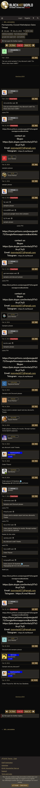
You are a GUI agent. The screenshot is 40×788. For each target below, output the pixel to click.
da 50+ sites (29, 31)
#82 (36, 99)
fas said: (6, 202)
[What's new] (33, 18)
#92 (36, 425)
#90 (36, 390)
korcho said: (7, 343)
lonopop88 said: (8, 560)
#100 (35, 680)
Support (4, 771)
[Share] (33, 58)
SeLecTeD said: (8, 525)
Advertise (5, 765)
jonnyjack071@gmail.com (23, 148)
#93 (36, 444)
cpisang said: (7, 538)
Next (27, 45)
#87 (36, 269)
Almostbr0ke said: (9, 103)
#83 (36, 126)
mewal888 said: (8, 210)
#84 (36, 165)
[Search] (38, 18)
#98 (36, 646)
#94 (36, 461)
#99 (36, 663)
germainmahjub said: (10, 273)
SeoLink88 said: (8, 549)
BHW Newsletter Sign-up (10, 768)
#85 (36, 181)
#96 (36, 496)
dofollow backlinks (7, 34)
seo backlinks (21, 37)
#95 (36, 477)
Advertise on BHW (20, 76)
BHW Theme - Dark (10, 759)
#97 (36, 609)
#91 (36, 406)
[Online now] (6, 473)
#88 (36, 322)
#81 (36, 58)
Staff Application (7, 763)
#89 (36, 339)
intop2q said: (7, 512)
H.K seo (6, 31)
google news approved (9, 37)
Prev (13, 45)
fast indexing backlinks (20, 34)
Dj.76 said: (6, 218)
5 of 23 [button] (20, 45)
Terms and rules (7, 774)
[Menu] (2, 18)
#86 (36, 198)
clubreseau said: (8, 501)
